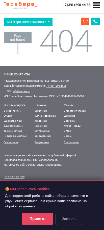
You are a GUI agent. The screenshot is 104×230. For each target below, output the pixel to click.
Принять (37, 218)
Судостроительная (75, 110)
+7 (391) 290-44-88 (56, 85)
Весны (67, 135)
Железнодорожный (46, 115)
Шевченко (69, 115)
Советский (41, 110)
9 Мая (67, 130)
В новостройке (12, 110)
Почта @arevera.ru (14, 176)
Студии (8, 115)
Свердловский (43, 135)
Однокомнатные (13, 120)
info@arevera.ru (21, 91)
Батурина (69, 120)
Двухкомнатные (13, 125)
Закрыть (68, 219)
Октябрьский (42, 130)
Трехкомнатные (13, 130)
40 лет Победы (72, 125)
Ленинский (41, 125)
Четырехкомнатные (15, 135)
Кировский (41, 120)
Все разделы (11, 142)
